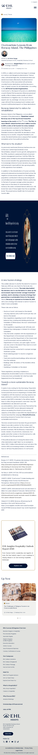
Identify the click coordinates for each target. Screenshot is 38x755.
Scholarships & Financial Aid (12, 704)
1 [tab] (17, 618)
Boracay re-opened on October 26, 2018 (20, 299)
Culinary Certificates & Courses (11, 651)
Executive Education (8, 643)
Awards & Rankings (8, 699)
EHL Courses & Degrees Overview (14, 628)
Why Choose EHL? (9, 696)
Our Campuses (8, 656)
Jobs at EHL (7, 709)
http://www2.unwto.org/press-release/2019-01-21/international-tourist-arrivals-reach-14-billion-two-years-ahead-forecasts (19, 495)
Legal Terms (19, 750)
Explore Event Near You (9, 680)
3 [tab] (20, 618)
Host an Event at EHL (8, 667)
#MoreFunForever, (28, 415)
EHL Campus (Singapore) (10, 661)
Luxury (5, 14)
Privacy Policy (29, 748)
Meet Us (6, 672)
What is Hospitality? (10, 685)
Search (35, 2)
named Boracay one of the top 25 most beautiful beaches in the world (17, 119)
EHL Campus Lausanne (9, 659)
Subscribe (8, 734)
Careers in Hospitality (9, 691)
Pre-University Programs (9, 633)
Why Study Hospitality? (9, 688)
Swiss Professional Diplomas (10, 648)
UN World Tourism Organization (17, 88)
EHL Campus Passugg (9, 664)
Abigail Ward (18, 63)
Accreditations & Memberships (14, 748)
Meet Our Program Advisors (10, 675)
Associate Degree (8, 636)
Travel (10, 14)
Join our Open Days (8, 678)
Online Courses (7, 646)
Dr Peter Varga (12, 58)
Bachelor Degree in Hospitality (11, 631)
